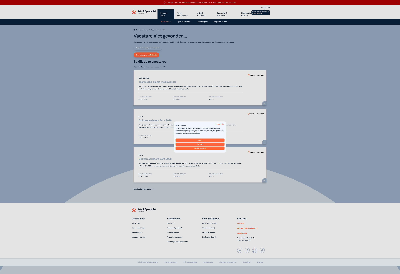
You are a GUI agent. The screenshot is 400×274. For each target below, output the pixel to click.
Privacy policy (220, 124)
